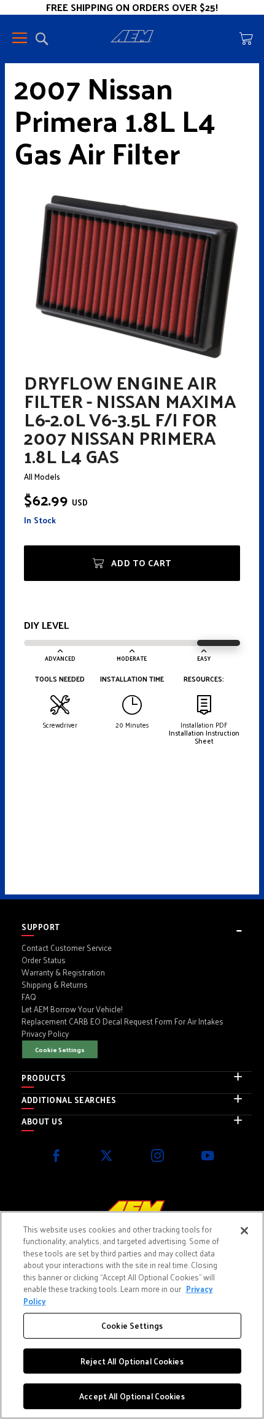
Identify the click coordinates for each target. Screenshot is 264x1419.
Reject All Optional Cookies (132, 1361)
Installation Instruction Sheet (204, 736)
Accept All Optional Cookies (132, 1396)
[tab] (136, 927)
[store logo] (132, 38)
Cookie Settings (60, 1049)
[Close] (244, 1230)
